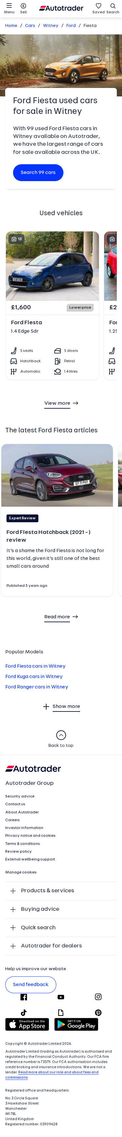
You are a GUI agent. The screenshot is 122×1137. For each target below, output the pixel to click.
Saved (98, 12)
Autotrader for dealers (51, 946)
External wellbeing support (30, 859)
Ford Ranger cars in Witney (36, 687)
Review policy (18, 852)
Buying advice (40, 909)
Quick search (38, 928)
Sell (23, 12)
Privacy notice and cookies (30, 836)
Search (112, 12)
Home (11, 25)
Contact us (15, 804)
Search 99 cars (38, 172)
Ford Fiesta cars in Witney (35, 666)
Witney (51, 25)
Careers (12, 820)
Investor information (24, 828)
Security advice (19, 796)
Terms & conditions (22, 844)
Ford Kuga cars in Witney (34, 676)
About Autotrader (22, 812)
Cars (30, 25)
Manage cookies (21, 872)
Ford (71, 25)
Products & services (47, 891)
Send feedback (30, 984)
